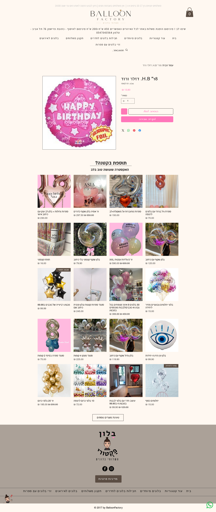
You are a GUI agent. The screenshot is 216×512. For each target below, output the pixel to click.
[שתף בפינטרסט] (134, 130)
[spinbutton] (127, 101)
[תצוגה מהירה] (162, 191)
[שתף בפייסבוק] (140, 130)
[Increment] (123, 101)
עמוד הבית (168, 65)
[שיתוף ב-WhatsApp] (128, 130)
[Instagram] (111, 468)
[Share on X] (123, 130)
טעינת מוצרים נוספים (108, 417)
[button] (190, 12)
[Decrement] (132, 101)
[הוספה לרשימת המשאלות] (124, 111)
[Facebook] (104, 468)
